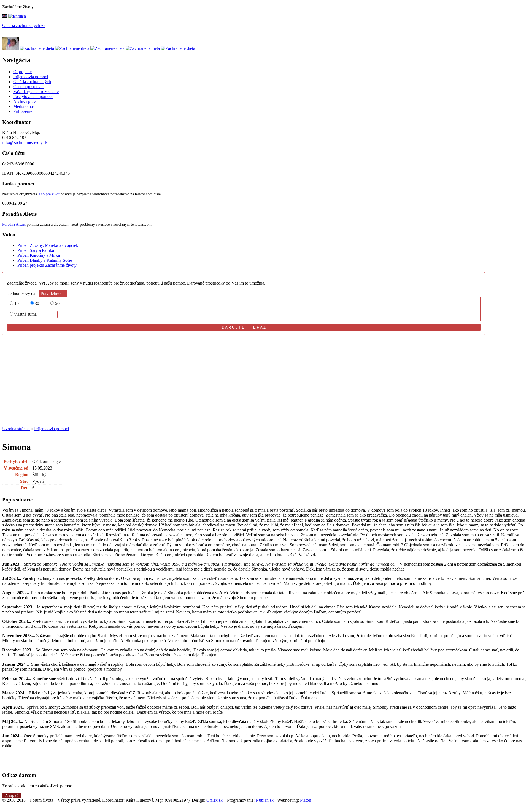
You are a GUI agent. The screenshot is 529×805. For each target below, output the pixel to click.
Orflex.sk (214, 800)
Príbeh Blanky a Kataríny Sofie (44, 260)
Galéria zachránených (21, 25)
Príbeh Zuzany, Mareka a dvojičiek (47, 245)
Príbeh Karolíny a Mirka (38, 255)
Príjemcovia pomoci (51, 428)
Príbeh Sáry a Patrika (35, 250)
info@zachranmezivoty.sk (24, 142)
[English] (17, 16)
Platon (305, 800)
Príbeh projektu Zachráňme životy (47, 265)
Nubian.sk (265, 800)
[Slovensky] (4, 16)
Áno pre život (49, 194)
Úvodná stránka (16, 428)
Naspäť (11, 795)
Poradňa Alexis (14, 224)
